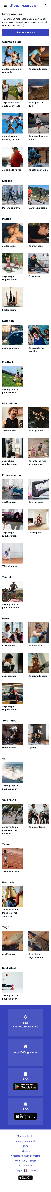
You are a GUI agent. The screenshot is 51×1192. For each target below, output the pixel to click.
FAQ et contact (25, 1165)
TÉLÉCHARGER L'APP (25, 32)
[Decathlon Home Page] (24, 6)
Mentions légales (25, 1136)
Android (32, 1160)
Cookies (25, 1150)
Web (17, 1160)
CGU (25, 1146)
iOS (24, 1160)
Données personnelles (25, 1141)
